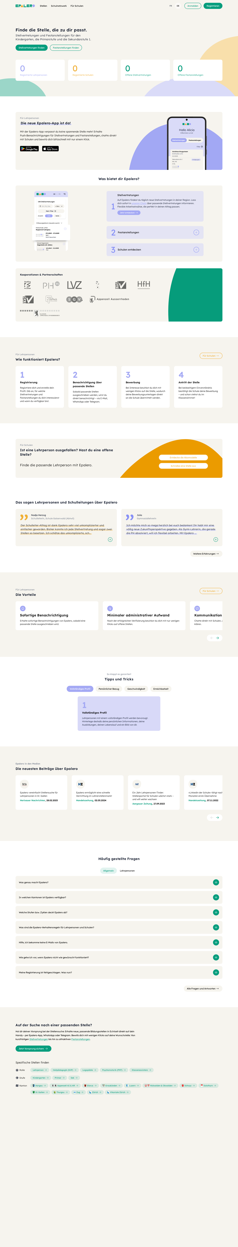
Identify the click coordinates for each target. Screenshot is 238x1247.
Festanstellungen (80, 1039)
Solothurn (208, 1085)
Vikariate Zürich (117, 1092)
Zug (78, 1092)
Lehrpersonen (127, 870)
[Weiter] (217, 638)
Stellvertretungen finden (32, 47)
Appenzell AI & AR (66, 1085)
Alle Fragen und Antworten (201, 988)
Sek (72, 1078)
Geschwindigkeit (136, 688)
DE (178, 6)
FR (171, 6)
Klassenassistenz (140, 1070)
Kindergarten (39, 1078)
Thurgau (60, 1092)
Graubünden (111, 1085)
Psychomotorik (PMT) (112, 1070)
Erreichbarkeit (160, 688)
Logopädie (88, 1070)
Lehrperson (38, 1070)
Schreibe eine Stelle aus (183, 465)
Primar (58, 1078)
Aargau (39, 1085)
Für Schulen (209, 355)
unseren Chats (139, 203)
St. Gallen (39, 1092)
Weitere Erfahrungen (204, 553)
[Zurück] (212, 638)
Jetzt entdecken (127, 212)
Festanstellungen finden (66, 47)
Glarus (90, 1085)
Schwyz (188, 1085)
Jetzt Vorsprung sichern (31, 1048)
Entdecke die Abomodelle (183, 457)
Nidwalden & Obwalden (161, 1085)
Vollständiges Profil (80, 688)
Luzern (132, 1085)
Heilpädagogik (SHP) (63, 1070)
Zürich (95, 1092)
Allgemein (108, 870)
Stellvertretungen (38, 1039)
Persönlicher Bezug (109, 688)
